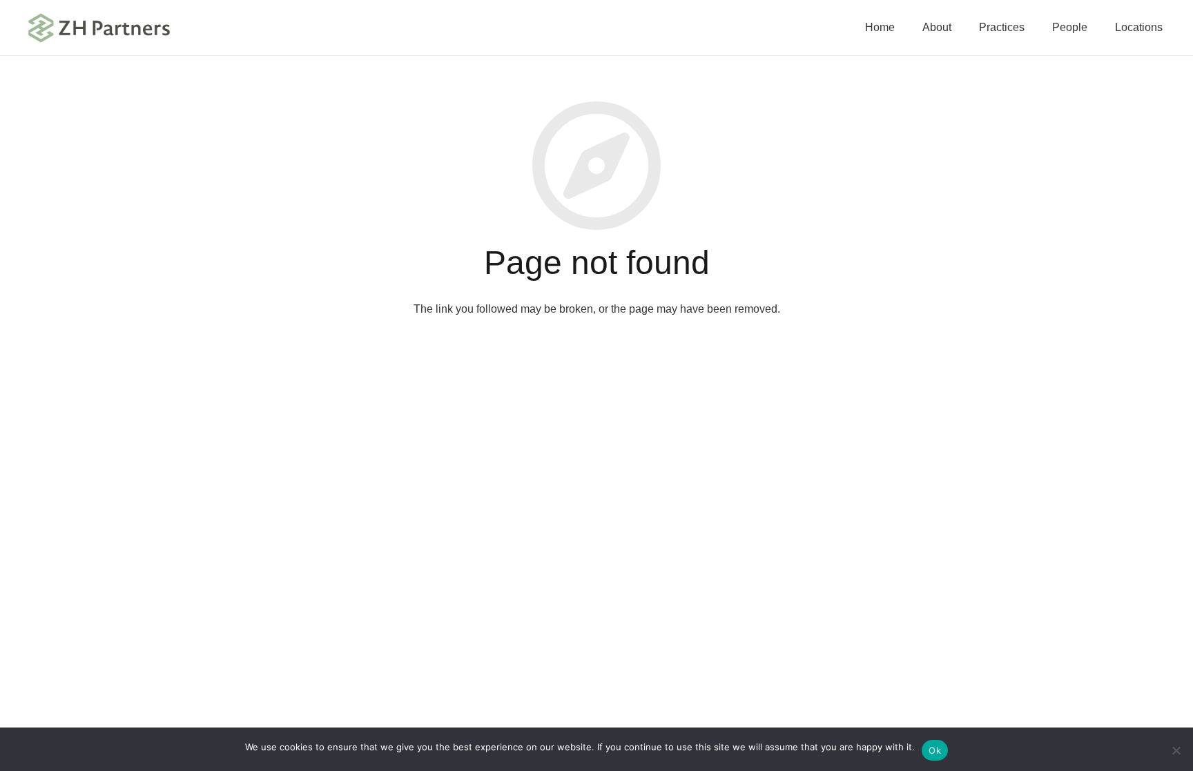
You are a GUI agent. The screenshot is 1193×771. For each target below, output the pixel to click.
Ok (935, 750)
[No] (1176, 750)
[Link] (100, 28)
